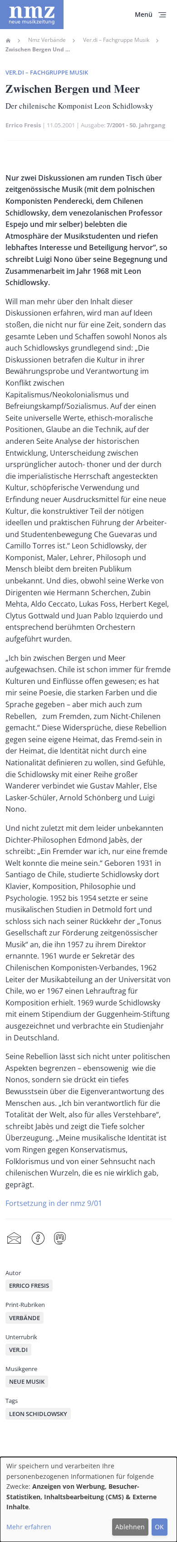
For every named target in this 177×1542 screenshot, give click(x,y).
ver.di (18, 1350)
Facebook (38, 1238)
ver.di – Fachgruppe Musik (46, 72)
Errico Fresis (23, 125)
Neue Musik (26, 1381)
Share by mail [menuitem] (14, 1238)
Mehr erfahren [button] (28, 1526)
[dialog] (88, 1499)
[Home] (32, 14)
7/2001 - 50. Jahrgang (136, 125)
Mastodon (60, 1238)
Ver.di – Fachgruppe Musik (116, 40)
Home (8, 40)
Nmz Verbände (47, 40)
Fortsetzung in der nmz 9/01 (53, 1203)
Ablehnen (130, 1526)
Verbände (24, 1318)
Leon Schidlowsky (38, 1414)
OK (159, 1526)
